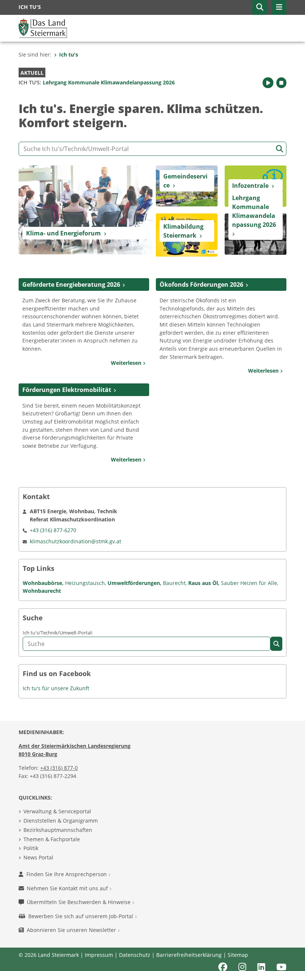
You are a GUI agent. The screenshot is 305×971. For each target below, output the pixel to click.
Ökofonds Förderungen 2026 (201, 284)
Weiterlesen (127, 362)
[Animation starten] (268, 82)
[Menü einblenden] (279, 7)
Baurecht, (174, 582)
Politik (30, 848)
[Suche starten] (279, 149)
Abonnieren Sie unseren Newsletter (72, 929)
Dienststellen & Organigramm (60, 820)
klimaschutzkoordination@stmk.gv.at (75, 541)
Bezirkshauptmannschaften (57, 829)
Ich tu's (68, 54)
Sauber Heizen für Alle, (248, 582)
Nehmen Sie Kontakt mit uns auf (68, 888)
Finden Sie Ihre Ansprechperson (67, 874)
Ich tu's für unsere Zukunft (56, 688)
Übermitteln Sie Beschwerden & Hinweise (79, 902)
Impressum (99, 954)
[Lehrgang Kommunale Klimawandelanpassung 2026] (255, 233)
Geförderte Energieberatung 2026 (71, 284)
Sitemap (238, 954)
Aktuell (32, 72)
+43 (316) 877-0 (59, 767)
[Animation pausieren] (281, 82)
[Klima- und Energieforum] (85, 209)
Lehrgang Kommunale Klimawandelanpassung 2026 (97, 82)
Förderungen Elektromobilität (66, 390)
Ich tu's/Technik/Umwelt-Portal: (58, 633)
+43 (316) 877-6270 (53, 530)
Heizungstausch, (85, 582)
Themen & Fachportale (51, 839)
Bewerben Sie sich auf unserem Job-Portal (81, 916)
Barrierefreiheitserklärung (189, 954)
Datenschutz (134, 954)
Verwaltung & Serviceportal (57, 811)
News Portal (38, 857)
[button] (259, 7)
